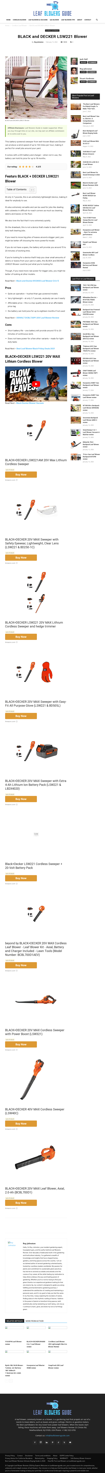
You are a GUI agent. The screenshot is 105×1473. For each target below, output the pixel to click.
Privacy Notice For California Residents (19, 1458)
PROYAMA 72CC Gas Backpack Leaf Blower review (91, 324)
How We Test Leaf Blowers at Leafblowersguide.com (66, 1461)
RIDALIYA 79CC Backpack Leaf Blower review (91, 444)
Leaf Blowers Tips (68, 20)
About (79, 20)
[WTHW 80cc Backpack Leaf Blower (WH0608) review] (76, 407)
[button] (97, 20)
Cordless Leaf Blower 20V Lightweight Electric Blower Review (57, 1344)
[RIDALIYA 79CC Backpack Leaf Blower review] (76, 444)
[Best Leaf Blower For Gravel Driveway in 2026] (76, 174)
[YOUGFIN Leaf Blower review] (14, 1332)
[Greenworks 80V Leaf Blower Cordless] (76, 255)
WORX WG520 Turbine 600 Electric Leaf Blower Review (91, 208)
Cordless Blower (19, 20)
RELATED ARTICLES (15, 1321)
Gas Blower (54, 20)
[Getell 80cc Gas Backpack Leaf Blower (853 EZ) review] (76, 336)
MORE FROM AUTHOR (35, 1321)
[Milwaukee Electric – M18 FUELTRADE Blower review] (76, 299)
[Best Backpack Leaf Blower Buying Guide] (76, 134)
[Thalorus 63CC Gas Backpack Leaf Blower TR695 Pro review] (76, 348)
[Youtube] (70, 1442)
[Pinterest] (19, 1227)
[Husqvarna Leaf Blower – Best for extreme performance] (76, 232)
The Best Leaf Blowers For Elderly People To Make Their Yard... (91, 106)
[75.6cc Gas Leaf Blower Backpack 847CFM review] (76, 456)
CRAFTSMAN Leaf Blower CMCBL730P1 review (90, 373)
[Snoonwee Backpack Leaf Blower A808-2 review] (76, 420)
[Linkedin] (47, 1442)
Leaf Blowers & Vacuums (38, 20)
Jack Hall (84, 59)
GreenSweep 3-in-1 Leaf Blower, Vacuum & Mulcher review (91, 432)
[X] (13, 1227)
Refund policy (39, 1458)
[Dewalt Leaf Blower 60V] (76, 244)
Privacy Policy (10, 1455)
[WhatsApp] (25, 1227)
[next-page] (10, 1380)
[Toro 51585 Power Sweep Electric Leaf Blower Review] (76, 220)
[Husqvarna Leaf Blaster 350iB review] (36, 1356)
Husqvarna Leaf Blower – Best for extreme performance (91, 232)
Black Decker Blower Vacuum (30, 403)
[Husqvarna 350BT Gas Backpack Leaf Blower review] (76, 385)
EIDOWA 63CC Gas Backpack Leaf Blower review (91, 361)
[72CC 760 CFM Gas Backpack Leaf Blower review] (76, 287)
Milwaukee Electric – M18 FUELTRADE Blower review (90, 300)
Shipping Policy (52, 1458)
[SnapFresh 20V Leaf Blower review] (57, 1356)
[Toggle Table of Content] (31, 190)
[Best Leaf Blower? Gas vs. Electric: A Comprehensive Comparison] (76, 118)
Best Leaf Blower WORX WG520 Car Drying (89, 195)
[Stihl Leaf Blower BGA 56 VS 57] (76, 143)
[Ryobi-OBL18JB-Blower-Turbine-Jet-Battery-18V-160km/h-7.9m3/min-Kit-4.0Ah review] (14, 1356)
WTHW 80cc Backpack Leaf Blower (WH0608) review (91, 408)
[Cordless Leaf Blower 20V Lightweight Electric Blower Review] (57, 1332)
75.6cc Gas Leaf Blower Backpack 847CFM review (91, 457)
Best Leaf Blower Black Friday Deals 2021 (36, 348)
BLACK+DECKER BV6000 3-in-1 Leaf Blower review (36, 1344)
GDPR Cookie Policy (67, 1455)
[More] (81, 47)
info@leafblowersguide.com (58, 1435)
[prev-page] (6, 1380)
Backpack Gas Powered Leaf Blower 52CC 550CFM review (91, 312)
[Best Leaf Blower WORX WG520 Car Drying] (76, 194)
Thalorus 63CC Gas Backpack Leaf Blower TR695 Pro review (91, 348)
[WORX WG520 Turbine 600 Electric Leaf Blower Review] (76, 208)
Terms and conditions (43, 1455)
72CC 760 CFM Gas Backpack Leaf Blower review (91, 287)
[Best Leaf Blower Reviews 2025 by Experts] (52, 8)
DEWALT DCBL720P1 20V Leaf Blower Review (38, 317)
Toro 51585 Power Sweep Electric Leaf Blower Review (90, 220)
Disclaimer (29, 1455)
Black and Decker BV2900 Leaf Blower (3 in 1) (37, 281)
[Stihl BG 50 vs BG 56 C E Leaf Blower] (76, 164)
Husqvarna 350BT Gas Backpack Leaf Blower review (91, 385)
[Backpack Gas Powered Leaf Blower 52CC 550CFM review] (76, 312)
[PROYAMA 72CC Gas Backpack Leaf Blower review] (76, 324)
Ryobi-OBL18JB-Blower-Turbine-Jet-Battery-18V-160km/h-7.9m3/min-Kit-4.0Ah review (14, 1370)
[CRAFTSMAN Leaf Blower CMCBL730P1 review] (76, 373)
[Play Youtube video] (36, 383)
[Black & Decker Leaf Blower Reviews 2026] (76, 185)
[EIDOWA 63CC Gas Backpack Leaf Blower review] (76, 360)
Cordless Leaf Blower (19, 25)
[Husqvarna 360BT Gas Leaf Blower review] (76, 397)
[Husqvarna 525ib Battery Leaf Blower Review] (76, 265)
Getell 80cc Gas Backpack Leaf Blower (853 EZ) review (91, 336)
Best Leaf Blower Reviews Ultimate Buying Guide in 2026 (25, 1461)
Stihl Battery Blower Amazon (81, 1458)
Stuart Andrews (87, 78)
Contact (87, 20)
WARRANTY (64, 1458)
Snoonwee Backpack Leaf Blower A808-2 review (90, 420)
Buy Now (21, 474)
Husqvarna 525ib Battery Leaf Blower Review (90, 265)
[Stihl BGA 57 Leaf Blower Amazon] (76, 154)
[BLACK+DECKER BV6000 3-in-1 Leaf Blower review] (36, 1332)
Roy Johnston (38, 42)
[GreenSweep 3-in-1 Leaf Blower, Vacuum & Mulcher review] (76, 432)
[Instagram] (41, 1442)
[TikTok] (58, 1442)
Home (8, 20)
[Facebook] (7, 1227)
